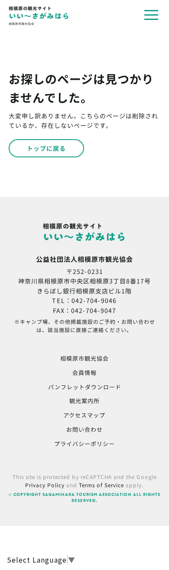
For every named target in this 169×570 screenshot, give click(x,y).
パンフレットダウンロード (84, 386)
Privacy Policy (45, 485)
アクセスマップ (84, 415)
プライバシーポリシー (84, 444)
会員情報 (84, 372)
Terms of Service (101, 485)
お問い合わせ (84, 429)
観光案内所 (84, 401)
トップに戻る (46, 148)
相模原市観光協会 (84, 358)
